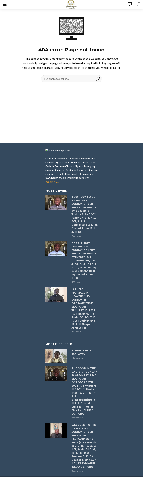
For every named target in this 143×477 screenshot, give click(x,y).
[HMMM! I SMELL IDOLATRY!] (56, 356)
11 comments (78, 358)
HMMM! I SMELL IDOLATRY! (82, 352)
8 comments (77, 417)
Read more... (52, 181)
